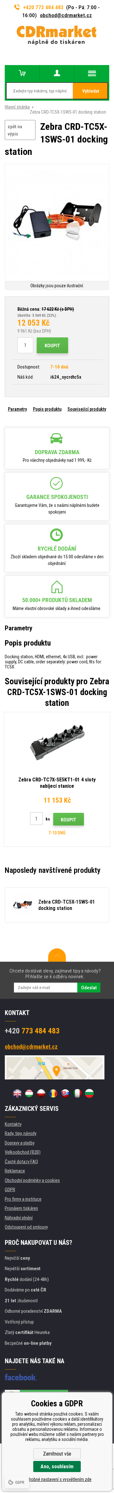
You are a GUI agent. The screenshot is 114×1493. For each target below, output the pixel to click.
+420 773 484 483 (43, 7)
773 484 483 (32, 1030)
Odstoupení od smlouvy (26, 1227)
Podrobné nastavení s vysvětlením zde (57, 1479)
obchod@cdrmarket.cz (66, 15)
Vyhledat (90, 91)
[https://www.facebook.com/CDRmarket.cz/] (21, 1377)
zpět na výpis (15, 130)
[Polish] (41, 1093)
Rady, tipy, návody (20, 1133)
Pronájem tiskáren (21, 1208)
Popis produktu (47, 409)
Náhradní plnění (19, 1218)
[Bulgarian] (89, 1093)
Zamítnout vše (57, 1454)
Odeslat (89, 988)
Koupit (52, 345)
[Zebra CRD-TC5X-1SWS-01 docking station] (57, 222)
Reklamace (15, 1171)
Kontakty (13, 1124)
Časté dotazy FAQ (21, 1162)
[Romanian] (53, 1093)
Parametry (17, 409)
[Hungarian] (29, 1093)
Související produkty (86, 409)
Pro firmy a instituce (23, 1199)
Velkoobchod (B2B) (23, 1152)
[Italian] (77, 1093)
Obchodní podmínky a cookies (32, 1180)
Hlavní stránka (17, 106)
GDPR (10, 1189)
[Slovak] (65, 1093)
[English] (17, 1093)
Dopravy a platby (20, 1143)
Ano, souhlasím (57, 1466)
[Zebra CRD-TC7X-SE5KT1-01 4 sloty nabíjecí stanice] (57, 743)
